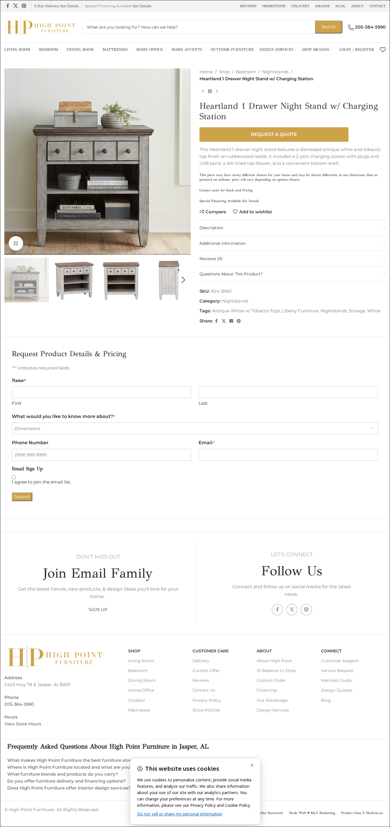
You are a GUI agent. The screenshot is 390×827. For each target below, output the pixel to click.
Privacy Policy (207, 700)
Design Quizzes (336, 690)
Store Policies (206, 710)
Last (203, 403)
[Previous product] (202, 91)
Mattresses (139, 710)
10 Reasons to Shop (276, 670)
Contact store (209, 190)
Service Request (337, 670)
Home (206, 71)
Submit (22, 496)
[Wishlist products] (383, 49)
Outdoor (136, 700)
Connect (331, 651)
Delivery (201, 660)
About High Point (274, 660)
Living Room (141, 660)
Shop (224, 71)
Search (328, 26)
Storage (357, 310)
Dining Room (142, 680)
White (373, 310)
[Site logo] (40, 26)
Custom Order (271, 680)
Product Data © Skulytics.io (362, 813)
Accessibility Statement (265, 813)
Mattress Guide (336, 680)
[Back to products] (209, 91)
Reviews (201, 680)
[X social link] (15, 5)
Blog (326, 700)
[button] (11, 280)
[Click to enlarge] (16, 243)
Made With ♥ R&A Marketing (312, 813)
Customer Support (340, 660)
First (16, 403)
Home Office (141, 690)
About (264, 651)
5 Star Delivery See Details (56, 6)
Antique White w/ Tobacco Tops (246, 310)
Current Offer (206, 670)
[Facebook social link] (7, 5)
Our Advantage (272, 700)
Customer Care (211, 651)
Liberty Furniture (300, 310)
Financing (267, 690)
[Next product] (216, 91)
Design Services (273, 710)
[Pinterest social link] (24, 5)
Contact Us (204, 690)
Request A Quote (274, 134)
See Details (142, 6)
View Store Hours (22, 724)
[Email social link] (231, 321)
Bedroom (246, 71)
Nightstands (275, 71)
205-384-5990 (19, 704)
